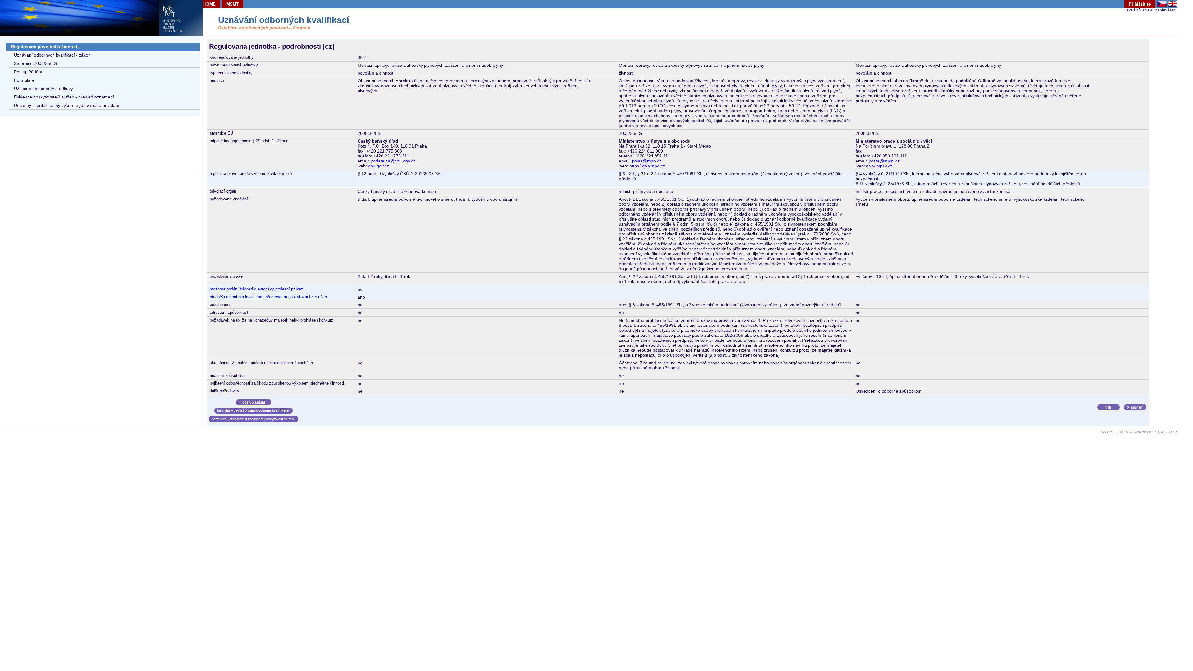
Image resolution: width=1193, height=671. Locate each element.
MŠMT (232, 4)
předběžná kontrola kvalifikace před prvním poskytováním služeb (268, 296)
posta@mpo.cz (646, 160)
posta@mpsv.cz (884, 160)
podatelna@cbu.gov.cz (393, 160)
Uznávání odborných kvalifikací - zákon (52, 54)
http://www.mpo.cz (647, 165)
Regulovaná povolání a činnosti (45, 46)
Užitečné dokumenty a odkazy (43, 88)
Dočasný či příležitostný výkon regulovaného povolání (66, 105)
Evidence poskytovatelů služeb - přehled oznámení (64, 96)
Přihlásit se (1140, 4)
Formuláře (24, 80)
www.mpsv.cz (879, 165)
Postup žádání (28, 71)
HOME (209, 4)
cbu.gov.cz (378, 165)
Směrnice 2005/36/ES (35, 63)
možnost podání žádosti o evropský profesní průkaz (256, 289)
